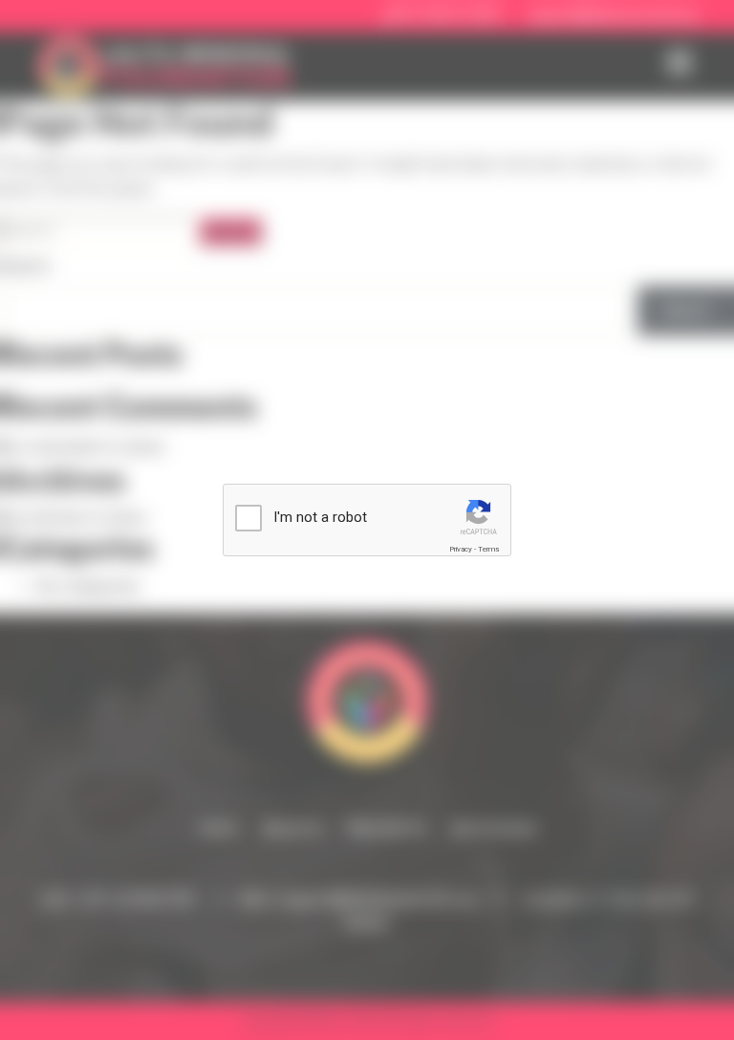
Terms (488, 549)
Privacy (460, 549)
